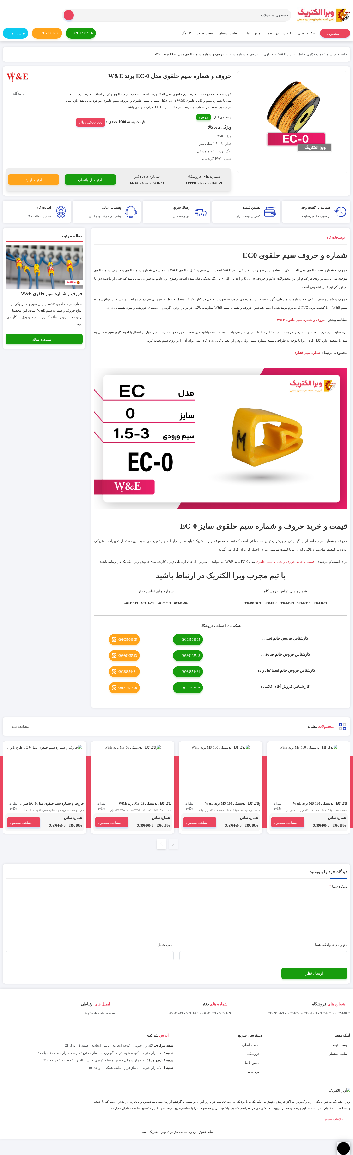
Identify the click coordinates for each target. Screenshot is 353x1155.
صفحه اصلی (306, 33)
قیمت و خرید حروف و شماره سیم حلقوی (285, 561)
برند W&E (285, 54)
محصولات (332, 34)
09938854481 (191, 672)
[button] (161, 844)
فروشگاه (253, 1054)
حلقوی (268, 54)
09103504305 (191, 639)
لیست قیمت (205, 33)
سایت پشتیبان (228, 33)
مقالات (288, 33)
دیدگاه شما (338, 886)
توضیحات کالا (336, 237)
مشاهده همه (20, 727)
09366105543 (191, 655)
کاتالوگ (187, 33)
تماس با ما (254, 33)
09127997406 (83, 33)
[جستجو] (69, 15)
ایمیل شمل (164, 945)
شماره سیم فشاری (307, 353)
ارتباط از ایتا (33, 180)
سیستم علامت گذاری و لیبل (317, 54)
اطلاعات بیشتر (334, 1119)
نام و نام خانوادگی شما (329, 945)
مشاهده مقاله (41, 339)
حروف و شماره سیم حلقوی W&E (301, 320)
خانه (344, 54)
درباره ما (272, 33)
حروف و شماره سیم (244, 54)
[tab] (335, 238)
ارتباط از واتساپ (90, 180)
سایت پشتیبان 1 (337, 1054)
